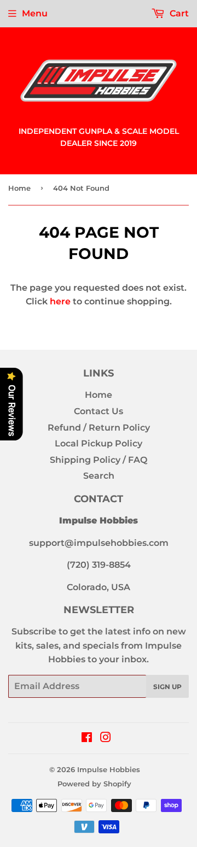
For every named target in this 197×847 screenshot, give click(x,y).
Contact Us (98, 411)
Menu (35, 13)
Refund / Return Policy (99, 427)
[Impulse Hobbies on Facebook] (86, 738)
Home (19, 188)
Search (98, 475)
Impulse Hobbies (108, 769)
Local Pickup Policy (98, 443)
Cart (178, 13)
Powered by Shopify (94, 783)
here (60, 301)
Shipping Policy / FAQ (98, 460)
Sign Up (167, 687)
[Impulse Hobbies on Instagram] (105, 738)
